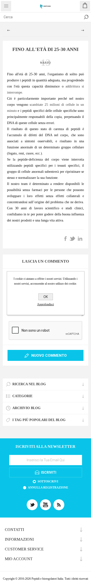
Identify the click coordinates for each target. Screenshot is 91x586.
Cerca (86, 17)
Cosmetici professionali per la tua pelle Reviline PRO (82, 30)
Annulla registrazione (48, 487)
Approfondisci (45, 304)
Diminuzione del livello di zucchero (8, 30)
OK (45, 297)
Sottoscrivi (48, 481)
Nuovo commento (49, 355)
